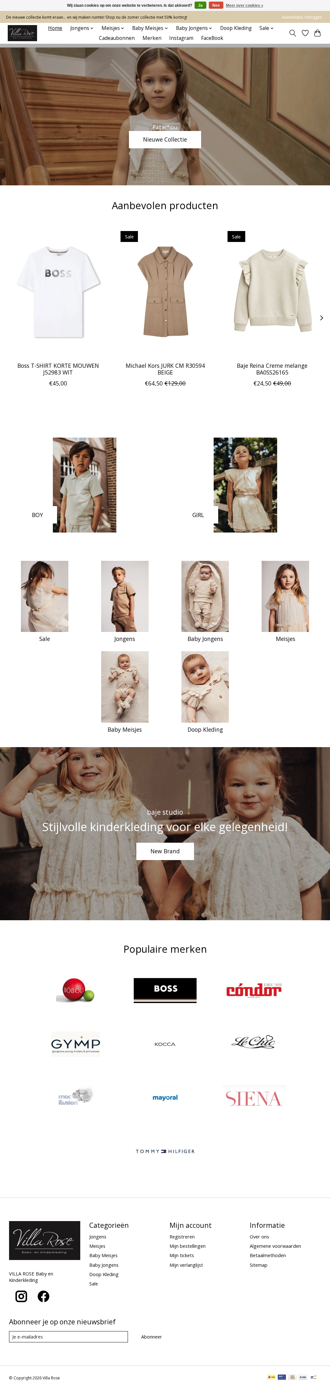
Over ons (259, 1236)
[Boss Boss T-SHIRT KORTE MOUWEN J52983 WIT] (58, 292)
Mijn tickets (182, 1255)
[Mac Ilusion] (75, 1098)
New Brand (165, 851)
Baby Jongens (205, 639)
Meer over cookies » (244, 5)
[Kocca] (165, 1045)
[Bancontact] (314, 1378)
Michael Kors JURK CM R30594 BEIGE (165, 369)
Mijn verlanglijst (186, 1265)
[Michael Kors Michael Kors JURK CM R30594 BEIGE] (165, 292)
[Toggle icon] (292, 33)
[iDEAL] (271, 1378)
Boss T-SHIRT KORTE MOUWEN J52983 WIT (58, 369)
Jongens (124, 639)
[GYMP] (75, 1045)
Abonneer (151, 1336)
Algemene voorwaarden (275, 1246)
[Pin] (282, 1378)
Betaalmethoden (268, 1255)
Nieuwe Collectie (165, 139)
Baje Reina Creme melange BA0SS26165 (272, 369)
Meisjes (285, 639)
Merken (151, 38)
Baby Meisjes (125, 729)
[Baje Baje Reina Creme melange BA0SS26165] (272, 292)
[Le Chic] (254, 1045)
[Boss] (165, 991)
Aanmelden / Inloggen (302, 17)
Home (55, 28)
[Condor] (254, 991)
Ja (200, 5)
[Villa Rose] (22, 33)
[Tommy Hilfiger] (165, 1152)
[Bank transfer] (303, 1378)
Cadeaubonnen (117, 38)
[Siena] (254, 1098)
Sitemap (258, 1265)
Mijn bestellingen (188, 1246)
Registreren (182, 1236)
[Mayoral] (165, 1098)
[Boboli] (75, 991)
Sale (44, 639)
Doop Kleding (236, 28)
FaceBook (212, 38)
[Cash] (292, 1378)
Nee (216, 5)
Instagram (181, 38)
